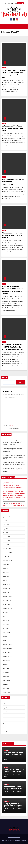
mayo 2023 (6, 672)
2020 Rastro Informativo (14, 837)
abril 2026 (6, 533)
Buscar (4, 377)
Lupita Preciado (19, 352)
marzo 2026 (6, 537)
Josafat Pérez (19, 133)
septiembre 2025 (7, 560)
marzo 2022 (6, 692)
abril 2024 (6, 628)
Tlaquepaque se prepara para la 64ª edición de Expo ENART (13, 235)
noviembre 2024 (7, 600)
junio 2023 (6, 668)
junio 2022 (6, 688)
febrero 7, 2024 (8, 296)
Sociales (5, 728)
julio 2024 (5, 616)
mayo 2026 (6, 529)
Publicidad (23, 840)
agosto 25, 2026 (10, 791)
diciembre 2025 (7, 549)
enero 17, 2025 (8, 240)
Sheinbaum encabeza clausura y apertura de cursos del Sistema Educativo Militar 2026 (12, 442)
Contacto (17, 840)
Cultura (5, 704)
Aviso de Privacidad (9, 840)
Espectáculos (6, 712)
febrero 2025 (6, 588)
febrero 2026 (6, 541)
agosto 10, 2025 (8, 80)
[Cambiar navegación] (14, 26)
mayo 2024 (6, 624)
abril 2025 (5, 580)
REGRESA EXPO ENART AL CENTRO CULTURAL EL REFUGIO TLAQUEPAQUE (12, 347)
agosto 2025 (6, 564)
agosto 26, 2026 (10, 757)
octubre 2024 (7, 604)
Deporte (5, 708)
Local (4, 67)
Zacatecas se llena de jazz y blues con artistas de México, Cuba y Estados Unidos (14, 457)
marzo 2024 (6, 632)
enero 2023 (6, 676)
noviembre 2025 (7, 553)
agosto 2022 (6, 680)
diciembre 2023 (7, 644)
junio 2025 (6, 572)
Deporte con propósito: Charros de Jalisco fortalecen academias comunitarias (12, 485)
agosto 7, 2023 (8, 352)
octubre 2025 (6, 557)
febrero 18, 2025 (8, 187)
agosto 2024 (6, 612)
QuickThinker (6, 483)
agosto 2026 (6, 517)
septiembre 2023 (7, 656)
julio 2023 (5, 664)
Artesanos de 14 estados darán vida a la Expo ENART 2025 (13, 128)
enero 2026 (6, 545)
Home (2, 840)
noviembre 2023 (7, 648)
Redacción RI (19, 80)
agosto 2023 (6, 660)
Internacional (6, 716)
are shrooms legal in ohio (10, 491)
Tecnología (6, 732)
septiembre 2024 (7, 608)
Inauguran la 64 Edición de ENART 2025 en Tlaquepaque (13, 181)
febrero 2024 (6, 636)
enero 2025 (6, 592)
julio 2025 (5, 568)
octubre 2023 (6, 652)
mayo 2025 (6, 576)
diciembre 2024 (7, 596)
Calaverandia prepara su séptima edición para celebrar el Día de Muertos (12, 470)
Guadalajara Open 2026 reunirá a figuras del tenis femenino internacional (12, 449)
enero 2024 (6, 640)
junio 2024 (6, 620)
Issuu (11, 425)
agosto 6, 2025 (8, 133)
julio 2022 (5, 684)
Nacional (5, 724)
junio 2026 (6, 525)
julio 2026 (5, 521)
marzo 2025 (6, 584)
